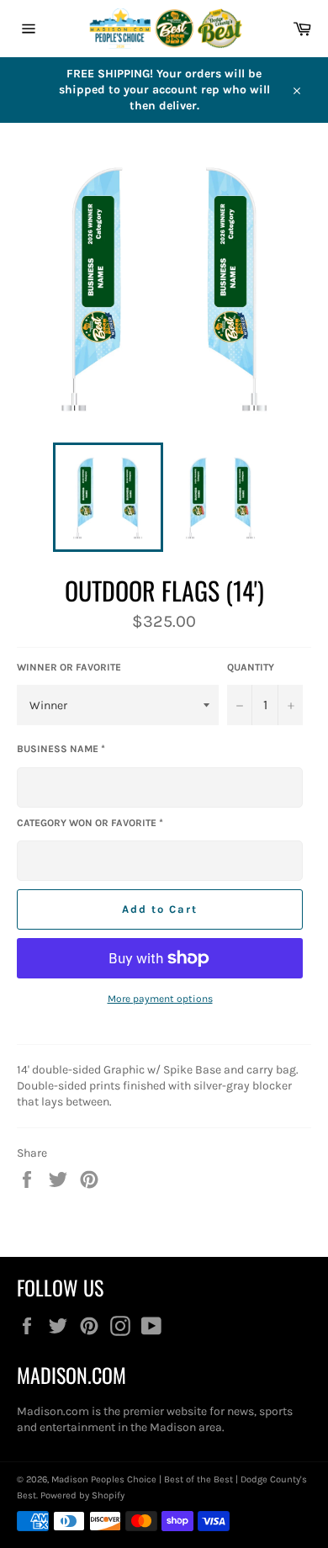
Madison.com (53, 1411)
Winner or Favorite (69, 667)
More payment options (160, 999)
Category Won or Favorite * (90, 823)
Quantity (250, 667)
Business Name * (61, 749)
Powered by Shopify (82, 1495)
